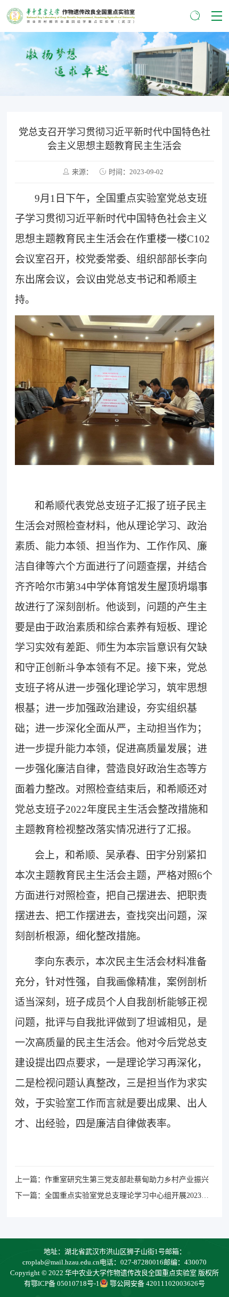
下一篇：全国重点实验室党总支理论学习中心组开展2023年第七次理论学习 (114, 1196)
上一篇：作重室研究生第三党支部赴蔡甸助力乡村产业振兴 (112, 1180)
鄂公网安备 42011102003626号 (157, 1283)
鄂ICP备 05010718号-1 (65, 1283)
